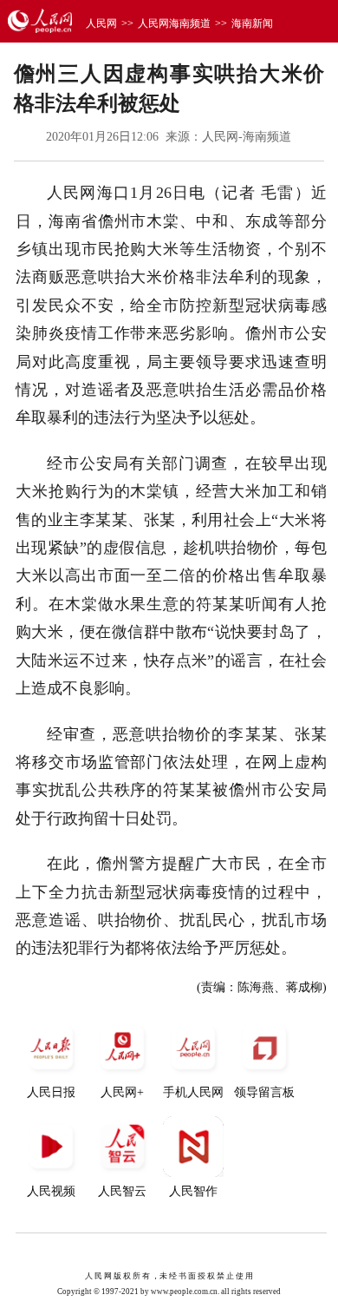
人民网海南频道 (174, 23)
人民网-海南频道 (246, 136)
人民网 (101, 23)
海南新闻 (252, 23)
